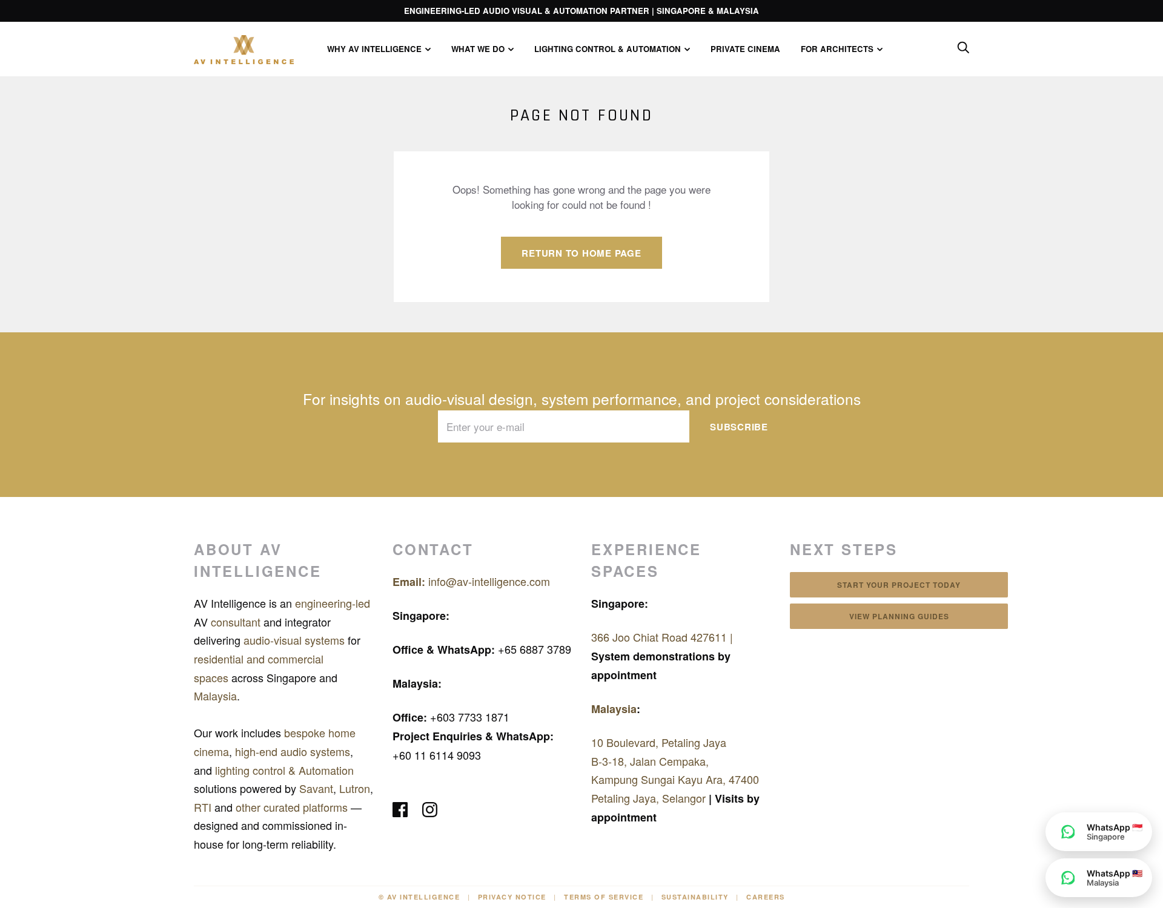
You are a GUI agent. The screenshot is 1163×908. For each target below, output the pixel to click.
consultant (237, 622)
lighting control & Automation (284, 770)
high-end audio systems (292, 751)
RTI (204, 807)
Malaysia (215, 695)
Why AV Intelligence (374, 48)
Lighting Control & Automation (607, 48)
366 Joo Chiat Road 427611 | (662, 637)
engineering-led (331, 603)
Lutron (354, 788)
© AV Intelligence (419, 896)
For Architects (837, 48)
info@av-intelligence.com (471, 581)
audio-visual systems (296, 640)
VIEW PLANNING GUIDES (899, 616)
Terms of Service (603, 896)
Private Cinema (745, 48)
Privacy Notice (512, 896)
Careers (765, 896)
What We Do (478, 48)
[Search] (963, 47)
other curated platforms (293, 807)
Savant (316, 788)
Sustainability (695, 896)
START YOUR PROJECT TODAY (899, 584)
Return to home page (581, 253)
